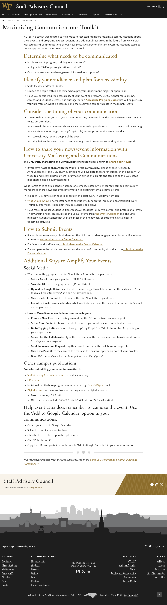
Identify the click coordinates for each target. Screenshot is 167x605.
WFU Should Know (38, 201)
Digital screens (35, 390)
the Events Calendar (107, 213)
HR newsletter (35, 380)
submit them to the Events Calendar (61, 239)
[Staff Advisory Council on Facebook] (152, 485)
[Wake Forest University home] (7, 6)
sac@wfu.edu (35, 487)
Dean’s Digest (96, 385)
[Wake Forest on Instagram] (89, 572)
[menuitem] (5, 20)
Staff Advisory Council (41, 6)
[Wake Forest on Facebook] (78, 572)
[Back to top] (159, 594)
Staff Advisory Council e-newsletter (47, 375)
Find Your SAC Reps (11, 14)
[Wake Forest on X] (83, 572)
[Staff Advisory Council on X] (161, 485)
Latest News (82, 14)
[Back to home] (3, 20)
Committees (51, 14)
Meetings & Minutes (33, 14)
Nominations (67, 14)
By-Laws (96, 14)
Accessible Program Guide (102, 100)
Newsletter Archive (113, 14)
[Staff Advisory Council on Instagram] (156, 485)
